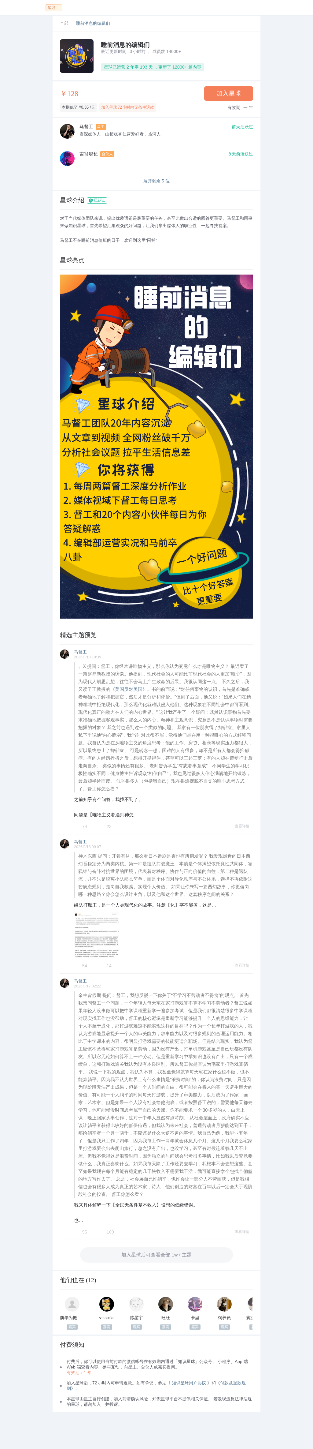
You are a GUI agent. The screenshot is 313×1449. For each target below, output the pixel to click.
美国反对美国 (128, 689)
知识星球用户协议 (189, 1382)
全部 (64, 23)
